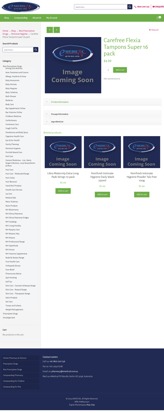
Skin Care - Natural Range (16, 290)
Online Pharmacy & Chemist (14, 358)
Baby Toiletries (12, 92)
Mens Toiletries (12, 202)
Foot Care (9, 156)
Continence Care (12, 124)
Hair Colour (10, 178)
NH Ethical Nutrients (14, 214)
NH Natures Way (12, 234)
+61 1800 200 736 (57, 361)
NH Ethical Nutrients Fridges (17, 218)
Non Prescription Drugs (12, 66)
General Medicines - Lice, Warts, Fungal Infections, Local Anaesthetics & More (20, 163)
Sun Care (9, 302)
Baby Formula (11, 84)
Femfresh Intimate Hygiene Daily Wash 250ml (102, 177)
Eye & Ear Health (13, 140)
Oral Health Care (12, 262)
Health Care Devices (14, 190)
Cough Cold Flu (11, 128)
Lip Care (9, 194)
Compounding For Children (13, 381)
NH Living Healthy (13, 226)
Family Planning (12, 144)
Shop (13, 31)
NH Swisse (10, 250)
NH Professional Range (15, 242)
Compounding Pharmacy (13, 375)
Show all (154, 30)
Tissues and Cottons (13, 306)
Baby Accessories (12, 80)
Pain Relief (10, 270)
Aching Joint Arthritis (14, 68)
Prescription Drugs (10, 314)
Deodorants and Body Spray (17, 132)
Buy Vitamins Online (14, 112)
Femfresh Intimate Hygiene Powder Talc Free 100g (142, 177)
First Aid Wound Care (14, 152)
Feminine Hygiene (19, 34)
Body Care (10, 104)
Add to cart (120, 70)
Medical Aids (11, 198)
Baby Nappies (11, 88)
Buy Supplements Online (15, 108)
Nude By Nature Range (15, 258)
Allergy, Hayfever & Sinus (16, 76)
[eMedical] (21, 7)
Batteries (9, 100)
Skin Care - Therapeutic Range (18, 294)
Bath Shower (11, 96)
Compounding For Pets (12, 387)
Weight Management (14, 310)
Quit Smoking (11, 278)
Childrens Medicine (13, 116)
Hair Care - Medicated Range (17, 174)
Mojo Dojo (90, 405)
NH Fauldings (11, 222)
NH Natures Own (13, 230)
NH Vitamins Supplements (16, 254)
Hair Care (9, 170)
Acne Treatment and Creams (17, 72)
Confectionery (11, 120)
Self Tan (9, 282)
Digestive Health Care (15, 136)
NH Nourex (10, 238)
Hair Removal (11, 182)
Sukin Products (11, 298)
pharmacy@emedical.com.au (64, 371)
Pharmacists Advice (13, 274)
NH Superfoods (12, 246)
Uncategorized (9, 318)
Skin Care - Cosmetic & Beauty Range (21, 286)
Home (5, 31)
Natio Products (12, 206)
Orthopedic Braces (13, 266)
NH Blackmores (12, 210)
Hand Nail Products (13, 186)
